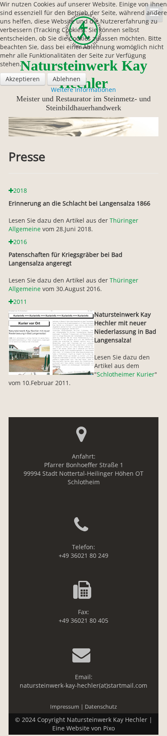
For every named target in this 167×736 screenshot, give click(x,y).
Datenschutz (101, 706)
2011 (20, 301)
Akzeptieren (23, 79)
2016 (20, 242)
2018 (20, 190)
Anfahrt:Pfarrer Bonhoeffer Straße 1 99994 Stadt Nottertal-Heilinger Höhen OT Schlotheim (83, 469)
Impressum (64, 706)
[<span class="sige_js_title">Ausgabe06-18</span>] (51, 342)
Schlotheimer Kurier (126, 374)
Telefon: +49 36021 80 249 (83, 551)
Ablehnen (67, 79)
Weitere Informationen (83, 89)
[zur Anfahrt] (83, 438)
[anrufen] (83, 529)
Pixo (109, 728)
